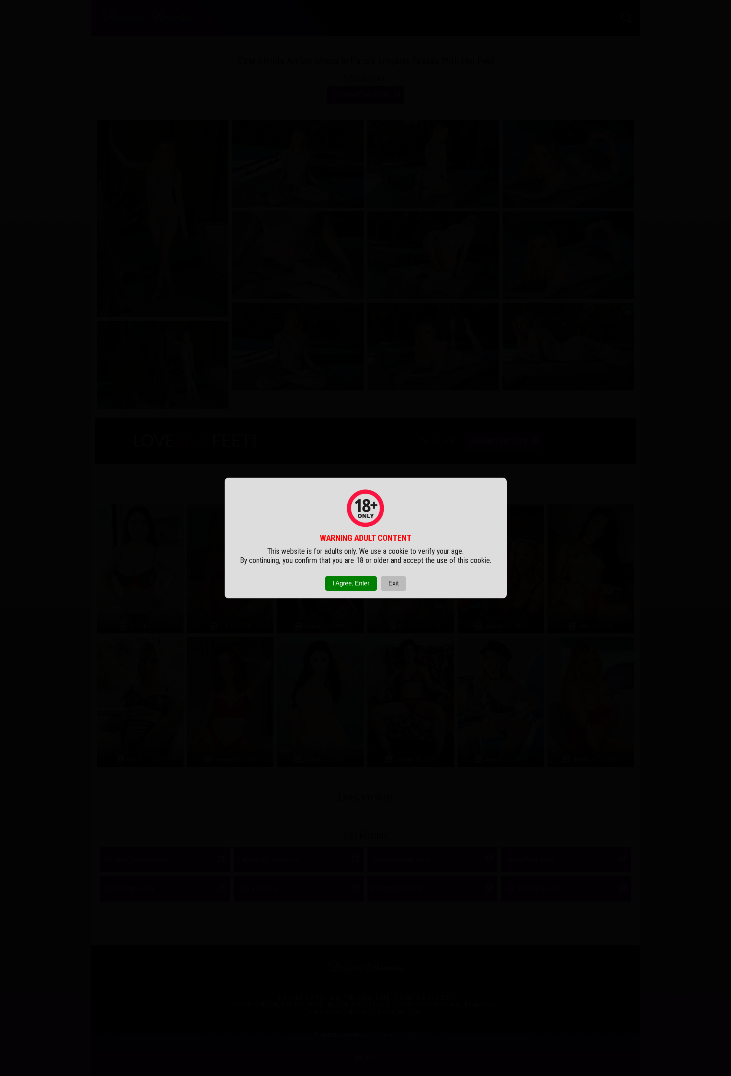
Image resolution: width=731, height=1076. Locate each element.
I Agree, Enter (351, 583)
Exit (393, 583)
